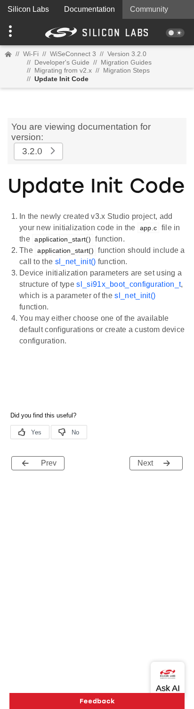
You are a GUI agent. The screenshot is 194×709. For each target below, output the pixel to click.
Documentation (89, 9)
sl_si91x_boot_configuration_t (128, 284)
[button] (14, 32)
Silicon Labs (28, 9)
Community (149, 9)
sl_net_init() (75, 262)
